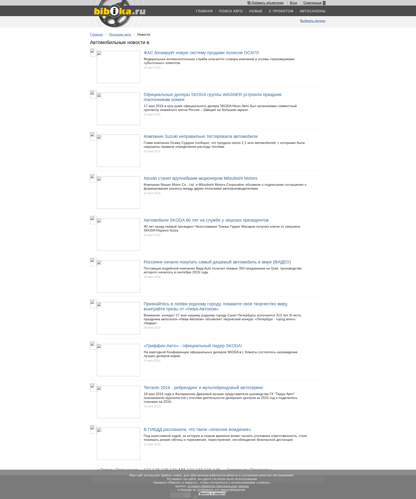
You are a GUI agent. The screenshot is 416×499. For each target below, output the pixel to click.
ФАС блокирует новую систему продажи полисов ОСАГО (201, 52)
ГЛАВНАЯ (204, 11)
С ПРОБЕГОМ (281, 11)
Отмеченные (312, 3)
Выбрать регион (312, 21)
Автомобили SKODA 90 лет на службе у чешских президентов (206, 220)
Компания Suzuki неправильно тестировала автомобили (201, 136)
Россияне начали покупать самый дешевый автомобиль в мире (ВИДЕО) (217, 262)
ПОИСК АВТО (231, 11)
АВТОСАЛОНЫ (312, 11)
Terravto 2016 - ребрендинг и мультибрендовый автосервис (203, 387)
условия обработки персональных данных (218, 486)
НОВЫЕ (256, 11)
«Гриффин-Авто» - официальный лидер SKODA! (193, 345)
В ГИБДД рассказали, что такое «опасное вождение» (197, 429)
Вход (293, 3)
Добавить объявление (268, 3)
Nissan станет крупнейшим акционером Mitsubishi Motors (200, 178)
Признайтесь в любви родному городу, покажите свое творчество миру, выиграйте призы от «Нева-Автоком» (216, 306)
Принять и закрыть (212, 493)
